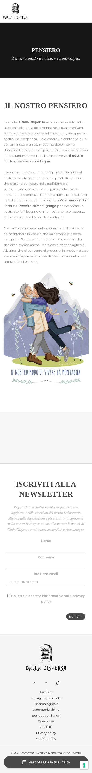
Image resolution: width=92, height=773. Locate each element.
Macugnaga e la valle (46, 698)
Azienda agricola (46, 704)
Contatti (46, 727)
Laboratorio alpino (46, 709)
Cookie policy (46, 738)
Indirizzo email (46, 574)
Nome (46, 541)
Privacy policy (46, 733)
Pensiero (46, 692)
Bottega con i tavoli (46, 715)
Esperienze (46, 721)
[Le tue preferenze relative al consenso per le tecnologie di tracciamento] (84, 765)
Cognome (46, 557)
